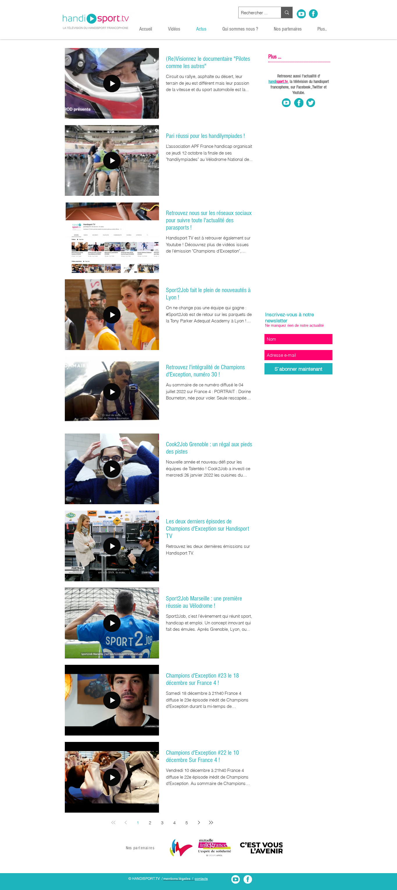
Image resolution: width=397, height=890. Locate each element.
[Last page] (211, 822)
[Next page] (199, 822)
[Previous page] (125, 822)
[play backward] (176, 848)
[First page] (113, 822)
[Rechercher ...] (286, 12)
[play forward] (275, 848)
